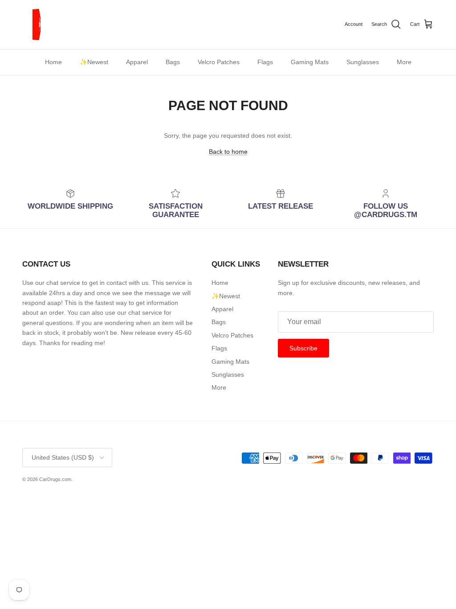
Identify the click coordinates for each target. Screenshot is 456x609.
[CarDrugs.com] (37, 24)
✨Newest (94, 62)
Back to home (228, 151)
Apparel (137, 62)
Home (53, 62)
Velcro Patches (219, 62)
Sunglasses (362, 62)
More (404, 62)
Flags (265, 62)
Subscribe (303, 348)
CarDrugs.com (55, 479)
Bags (173, 62)
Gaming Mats (310, 62)
